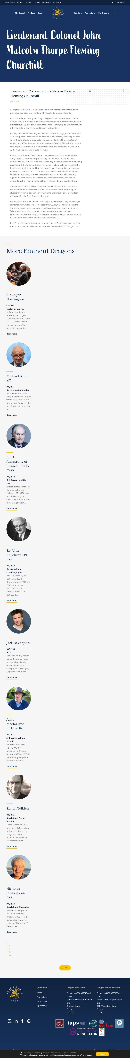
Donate (37, 2)
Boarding (78, 13)
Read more (11, 334)
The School (20, 13)
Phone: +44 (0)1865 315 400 (79, 993)
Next (11, 955)
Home (39, 993)
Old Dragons (103, 13)
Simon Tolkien (17, 808)
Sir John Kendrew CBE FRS (17, 555)
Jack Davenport (18, 643)
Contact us (57, 2)
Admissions (90, 13)
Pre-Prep (31, 13)
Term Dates (28, 2)
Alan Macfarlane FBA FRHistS (16, 724)
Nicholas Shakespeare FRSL (16, 893)
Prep (40, 13)
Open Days (42, 1006)
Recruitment (46, 2)
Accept (102, 1054)
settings (88, 1055)
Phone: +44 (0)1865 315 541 (108, 993)
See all (65, 968)
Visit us (19, 2)
